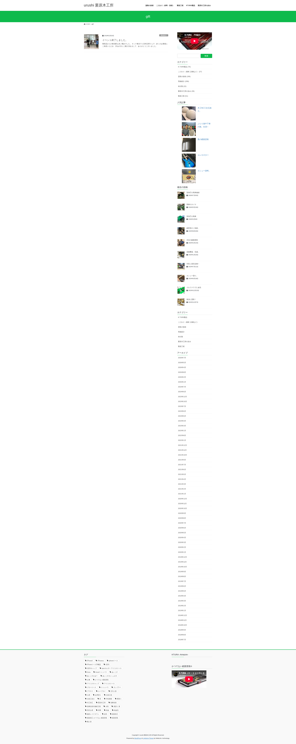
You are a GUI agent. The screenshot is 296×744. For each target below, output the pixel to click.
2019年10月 (182, 567)
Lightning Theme (148, 738)
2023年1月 (182, 430)
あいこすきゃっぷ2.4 (110, 676)
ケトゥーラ (105, 687)
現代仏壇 (90, 710)
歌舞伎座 (114, 702)
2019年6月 (182, 586)
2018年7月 (182, 640)
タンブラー (117, 687)
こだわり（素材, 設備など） (188, 322)
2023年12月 (182, 397)
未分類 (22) (182, 86)
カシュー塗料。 (204, 171)
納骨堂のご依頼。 (193, 228)
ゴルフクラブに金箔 (194, 287)
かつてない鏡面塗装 (102, 680)
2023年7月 (182, 406)
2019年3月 (182, 601)
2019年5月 (182, 591)
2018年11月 (182, 620)
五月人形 (114, 691)
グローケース (91, 687)
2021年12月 (182, 445)
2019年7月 (182, 581)
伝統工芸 (109, 695)
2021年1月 (182, 494)
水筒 (107, 706)
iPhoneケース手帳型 (94, 664)
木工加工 (90, 702)
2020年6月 (182, 528)
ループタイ (102, 691)
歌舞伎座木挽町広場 (94, 706)
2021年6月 (182, 469)
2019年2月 (182, 606)
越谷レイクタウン (93, 714)
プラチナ (90, 691)
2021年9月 (182, 460)
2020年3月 (182, 542)
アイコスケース (109, 683)
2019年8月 (182, 576)
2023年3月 (182, 426)
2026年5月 (182, 362)
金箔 (105, 714)
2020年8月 (182, 518)
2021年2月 (182, 489)
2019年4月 (182, 596)
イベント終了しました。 (115, 40)
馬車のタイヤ (191, 204)
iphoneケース (113, 661)
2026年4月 (182, 367)
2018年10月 (182, 625)
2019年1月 (182, 610)
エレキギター (203, 155)
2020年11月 (182, 503)
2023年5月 (182, 416)
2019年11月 (182, 562)
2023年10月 (182, 401)
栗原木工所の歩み (184, 341)
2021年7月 (182, 465)
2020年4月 (182, 537)
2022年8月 (182, 435)
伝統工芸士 (91, 699)
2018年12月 (182, 615)
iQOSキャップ (92, 668)
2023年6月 (182, 411)
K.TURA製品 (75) (184, 67)
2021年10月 (182, 455)
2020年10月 (182, 508)
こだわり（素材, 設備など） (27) (190, 72)
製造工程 (181, 346)
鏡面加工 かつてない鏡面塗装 (97, 718)
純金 (107, 710)
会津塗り (98, 695)
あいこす (115, 672)
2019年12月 (182, 557)
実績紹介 (164, 35)
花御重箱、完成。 (193, 252)
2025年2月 (182, 377)
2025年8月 (182, 372)
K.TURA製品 (182, 317)
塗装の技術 (182, 327)
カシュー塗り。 (192, 276)
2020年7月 (182, 523)
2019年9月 (182, 571)
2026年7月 (182, 358)
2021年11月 (182, 450)
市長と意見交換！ (193, 264)
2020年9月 (182, 513)
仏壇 (88, 695)
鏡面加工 (115, 714)
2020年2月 (182, 547)
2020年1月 (182, 552)
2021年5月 (182, 474)
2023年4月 (182, 421)
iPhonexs (101, 661)
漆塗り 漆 (117, 706)
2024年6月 (182, 392)
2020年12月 (182, 499)
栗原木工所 (102, 702)
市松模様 (109, 699)
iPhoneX (90, 661)
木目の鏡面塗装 (192, 240)
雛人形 (89, 722)
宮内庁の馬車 (191, 216)
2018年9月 (182, 630)
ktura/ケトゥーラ (101, 672)
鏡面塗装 (115, 718)
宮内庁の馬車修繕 (193, 192)
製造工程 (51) (183, 96)
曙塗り (119, 699)
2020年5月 (182, 533)
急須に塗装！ (191, 299)
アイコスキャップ (93, 683)
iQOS (107, 664)
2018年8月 (182, 635)
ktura (88, 672)
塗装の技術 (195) (184, 76)
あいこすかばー (92, 676)
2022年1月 (182, 440)
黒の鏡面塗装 (203, 139)
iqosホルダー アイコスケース (112, 668)
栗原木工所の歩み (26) (186, 91)
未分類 (180, 337)
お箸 (88, 680)
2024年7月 (182, 387)
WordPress (137, 738)
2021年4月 (182, 479)
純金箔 (116, 710)
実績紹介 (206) (183, 81)
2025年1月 (182, 382)
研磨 (99, 710)
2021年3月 (182, 484)
